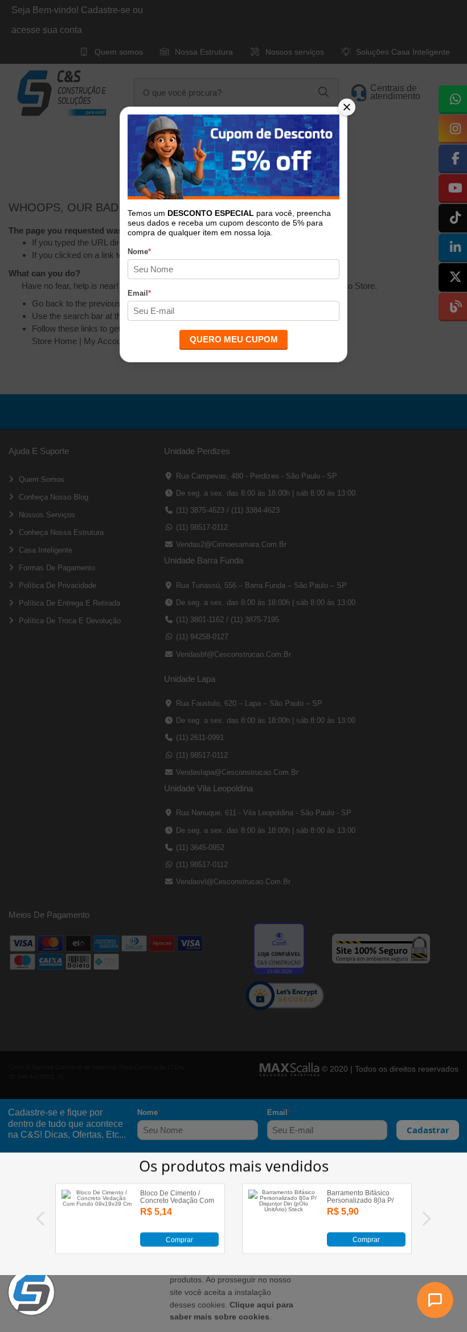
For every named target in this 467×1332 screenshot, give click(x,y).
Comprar (179, 1240)
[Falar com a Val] (435, 1300)
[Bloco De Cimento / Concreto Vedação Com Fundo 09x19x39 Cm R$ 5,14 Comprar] (97, 1244)
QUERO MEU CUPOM (234, 339)
